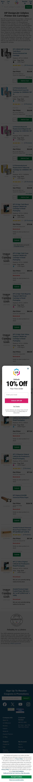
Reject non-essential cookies (16, 780)
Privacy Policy (19, 759)
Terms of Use (16, 412)
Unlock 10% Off (16, 400)
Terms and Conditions (18, 771)
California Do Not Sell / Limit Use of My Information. (16, 773)
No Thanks (16, 406)
